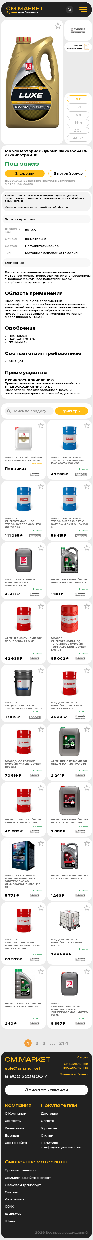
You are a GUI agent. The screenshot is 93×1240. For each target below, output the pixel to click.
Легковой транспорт (23, 1185)
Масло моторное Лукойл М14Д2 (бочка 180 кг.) (23, 764)
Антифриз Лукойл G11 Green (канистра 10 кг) (69, 762)
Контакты (13, 1121)
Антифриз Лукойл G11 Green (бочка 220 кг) (23, 821)
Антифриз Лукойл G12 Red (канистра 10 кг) (69, 821)
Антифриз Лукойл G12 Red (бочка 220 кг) (23, 639)
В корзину (24, 173)
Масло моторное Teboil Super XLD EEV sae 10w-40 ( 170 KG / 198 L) (69, 522)
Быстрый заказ (68, 173)
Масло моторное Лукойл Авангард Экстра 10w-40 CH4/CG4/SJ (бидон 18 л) (23, 881)
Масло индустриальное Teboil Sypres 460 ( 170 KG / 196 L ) (23, 522)
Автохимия (14, 1199)
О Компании (15, 1113)
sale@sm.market (23, 1068)
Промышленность (21, 1170)
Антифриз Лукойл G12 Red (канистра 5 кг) (69, 877)
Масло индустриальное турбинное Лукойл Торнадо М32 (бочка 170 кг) (68, 644)
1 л (78, 107)
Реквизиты (14, 1128)
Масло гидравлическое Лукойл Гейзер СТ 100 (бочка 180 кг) (22, 944)
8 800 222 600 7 (26, 1076)
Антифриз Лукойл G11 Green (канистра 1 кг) (23, 1005)
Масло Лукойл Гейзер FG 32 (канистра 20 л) (23, 459)
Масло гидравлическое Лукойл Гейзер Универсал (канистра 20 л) (69, 1009)
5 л (78, 115)
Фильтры (13, 1214)
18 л (78, 122)
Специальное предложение (75, 1065)
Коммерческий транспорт (28, 1178)
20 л (78, 130)
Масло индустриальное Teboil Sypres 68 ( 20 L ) (23, 705)
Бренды (12, 1135)
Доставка (49, 1113)
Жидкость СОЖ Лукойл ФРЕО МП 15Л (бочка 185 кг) (68, 705)
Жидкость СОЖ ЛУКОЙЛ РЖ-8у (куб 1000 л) (66, 942)
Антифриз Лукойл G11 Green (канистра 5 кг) (69, 581)
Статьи (47, 1135)
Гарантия (49, 1128)
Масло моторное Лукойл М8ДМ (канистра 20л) (20, 582)
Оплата (47, 1121)
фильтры (71, 411)
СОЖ (9, 1206)
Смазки (11, 1192)
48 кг (78, 138)
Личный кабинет (73, 1074)
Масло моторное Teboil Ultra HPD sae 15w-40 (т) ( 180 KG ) (68, 460)
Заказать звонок (46, 1089)
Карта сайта (16, 1143)
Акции (82, 1057)
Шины (10, 1221)
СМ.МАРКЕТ (27, 1059)
